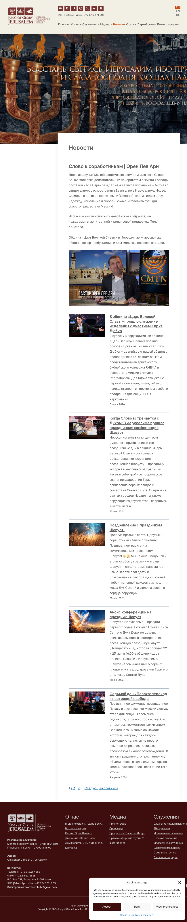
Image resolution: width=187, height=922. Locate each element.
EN (178, 11)
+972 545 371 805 (93, 14)
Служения (89, 24)
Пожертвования (168, 24)
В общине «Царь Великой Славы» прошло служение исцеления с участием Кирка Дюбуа (136, 323)
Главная (64, 24)
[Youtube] (60, 8)
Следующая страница (101, 788)
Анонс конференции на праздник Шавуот (130, 614)
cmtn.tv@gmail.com (45, 887)
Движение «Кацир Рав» (80, 838)
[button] (180, 882)
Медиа (105, 24)
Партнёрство (147, 24)
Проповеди (116, 828)
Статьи (131, 24)
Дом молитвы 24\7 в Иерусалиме (84, 842)
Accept (106, 906)
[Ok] (101, 8)
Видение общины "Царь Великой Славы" (84, 823)
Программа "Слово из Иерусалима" (128, 833)
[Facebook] (67, 8)
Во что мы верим (75, 828)
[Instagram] (80, 8)
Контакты (71, 847)
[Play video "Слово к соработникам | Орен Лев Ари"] (119, 278)
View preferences (167, 906)
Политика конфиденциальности (137, 915)
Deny (137, 906)
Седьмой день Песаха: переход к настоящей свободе (138, 696)
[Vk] (94, 8)
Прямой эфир (117, 823)
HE (178, 15)
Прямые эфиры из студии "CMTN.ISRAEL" (128, 838)
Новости (119, 24)
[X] (87, 8)
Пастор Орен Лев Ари (78, 833)
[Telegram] (74, 8)
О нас (75, 24)
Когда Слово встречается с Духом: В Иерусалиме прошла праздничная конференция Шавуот (137, 425)
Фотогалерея (117, 842)
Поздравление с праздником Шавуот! (136, 527)
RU (178, 7)
